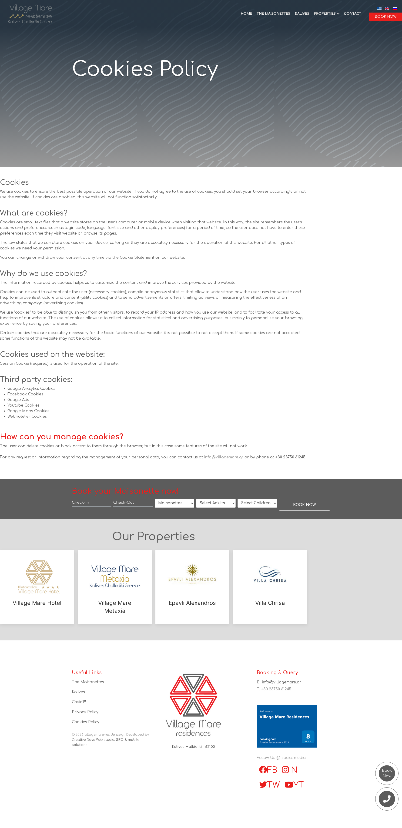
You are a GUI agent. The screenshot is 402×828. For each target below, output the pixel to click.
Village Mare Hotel (37, 602)
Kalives (302, 14)
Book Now (387, 773)
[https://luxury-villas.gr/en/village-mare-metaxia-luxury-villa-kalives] (115, 577)
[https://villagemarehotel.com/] (37, 577)
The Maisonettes (273, 14)
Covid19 (79, 702)
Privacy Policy (85, 712)
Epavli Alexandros (192, 602)
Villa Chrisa (270, 602)
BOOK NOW (385, 17)
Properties (324, 14)
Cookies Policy (85, 722)
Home (246, 14)
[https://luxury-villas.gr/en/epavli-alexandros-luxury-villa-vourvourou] (192, 577)
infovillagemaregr (224, 457)
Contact (352, 14)
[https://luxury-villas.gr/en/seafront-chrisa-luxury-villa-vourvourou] (270, 577)
